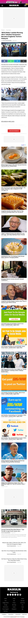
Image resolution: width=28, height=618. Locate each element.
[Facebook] (8, 595)
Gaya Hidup (8, 30)
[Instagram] (10, 595)
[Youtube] (18, 595)
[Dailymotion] (20, 595)
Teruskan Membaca (14, 130)
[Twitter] (13, 595)
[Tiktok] (15, 595)
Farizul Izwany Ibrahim (6, 40)
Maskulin (3, 30)
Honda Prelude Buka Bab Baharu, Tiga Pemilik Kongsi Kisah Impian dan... (12, 530)
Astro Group (22, 616)
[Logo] (14, 5)
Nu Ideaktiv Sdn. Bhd (13, 616)
